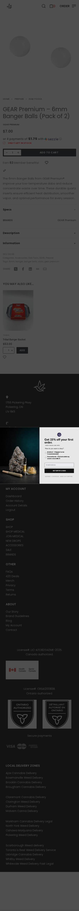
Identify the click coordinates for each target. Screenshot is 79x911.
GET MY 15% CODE (59, 471)
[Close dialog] (77, 429)
